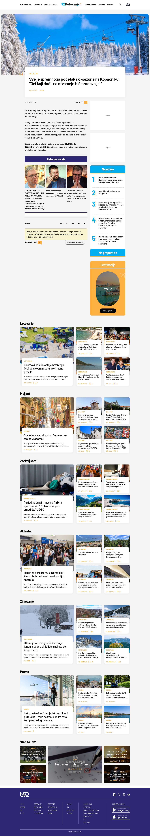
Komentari (80, 102)
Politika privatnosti (91, 813)
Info (75, 760)
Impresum (87, 807)
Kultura (37, 810)
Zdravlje (38, 804)
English (70, 810)
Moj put (102, 5)
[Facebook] (114, 794)
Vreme (69, 813)
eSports (51, 804)
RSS (84, 819)
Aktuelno (110, 5)
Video (69, 804)
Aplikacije (87, 816)
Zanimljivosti (90, 5)
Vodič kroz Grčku (50, 5)
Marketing (87, 804)
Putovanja (38, 807)
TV (68, 807)
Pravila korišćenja (91, 810)
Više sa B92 (28, 742)
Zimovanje (27, 601)
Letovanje (38, 5)
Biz (21, 810)
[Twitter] (119, 794)
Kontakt (86, 822)
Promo (24, 671)
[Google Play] (121, 810)
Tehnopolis (52, 807)
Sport (22, 807)
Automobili (52, 810)
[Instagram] (124, 794)
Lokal (50, 813)
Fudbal (33, 748)
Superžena (38, 813)
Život (22, 813)
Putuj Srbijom (25, 5)
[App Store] (121, 817)
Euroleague (33, 769)
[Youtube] (129, 794)
